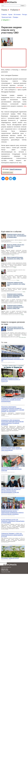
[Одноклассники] (7, 178)
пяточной (19, 87)
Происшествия (6, 17)
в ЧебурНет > (5, 20)
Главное (4, 14)
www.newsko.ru (7, 47)
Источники (17, 14)
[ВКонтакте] (3, 178)
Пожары (15, 17)
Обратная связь (4, 569)
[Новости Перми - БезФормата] (8, 2)
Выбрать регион (4, 570)
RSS (9, 571)
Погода (24, 14)
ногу (25, 106)
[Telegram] (10, 178)
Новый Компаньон (15, 169)
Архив (10, 14)
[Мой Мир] (14, 178)
